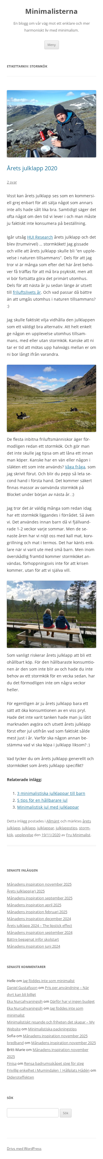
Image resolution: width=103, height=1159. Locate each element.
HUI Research (40, 237)
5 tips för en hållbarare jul (42, 800)
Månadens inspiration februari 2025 (37, 911)
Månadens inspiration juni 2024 (33, 946)
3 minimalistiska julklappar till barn (51, 793)
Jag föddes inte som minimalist (49, 980)
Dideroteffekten (20, 1077)
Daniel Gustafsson (22, 987)
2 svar (12, 182)
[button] (51, 398)
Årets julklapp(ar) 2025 (26, 891)
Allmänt (53, 821)
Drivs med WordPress (24, 1148)
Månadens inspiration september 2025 (39, 898)
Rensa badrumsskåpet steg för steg (54, 1063)
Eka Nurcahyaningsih (25, 1001)
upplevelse (24, 834)
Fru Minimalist (78, 834)
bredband (15, 1042)
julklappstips (66, 827)
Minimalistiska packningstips (52, 1028)
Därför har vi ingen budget (72, 1001)
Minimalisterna (51, 11)
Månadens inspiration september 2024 (39, 932)
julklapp (28, 827)
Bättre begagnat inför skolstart (33, 939)
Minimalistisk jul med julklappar (48, 807)
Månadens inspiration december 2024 (39, 918)
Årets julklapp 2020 (32, 168)
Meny (51, 45)
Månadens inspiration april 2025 (34, 904)
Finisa (12, 1063)
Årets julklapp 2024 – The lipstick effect (39, 925)
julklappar (45, 827)
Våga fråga (75, 467)
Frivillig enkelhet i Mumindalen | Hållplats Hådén (48, 1070)
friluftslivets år (27, 292)
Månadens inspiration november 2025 (39, 884)
